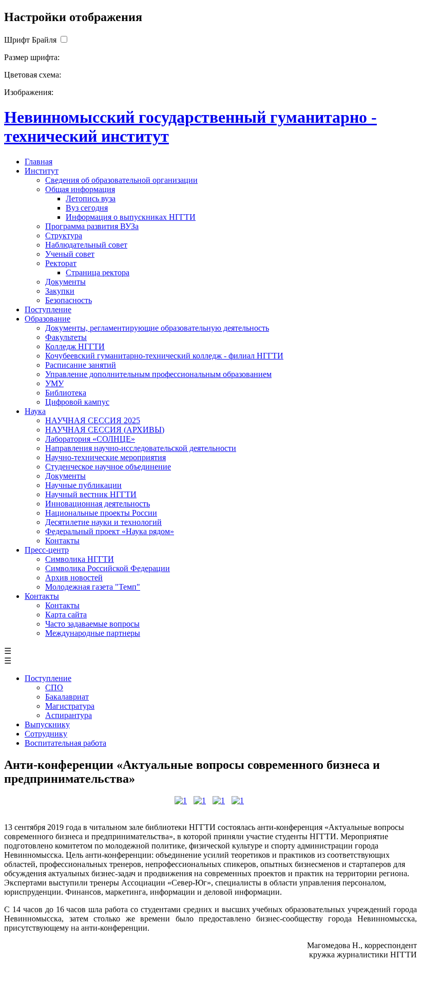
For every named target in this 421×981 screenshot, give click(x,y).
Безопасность (68, 300)
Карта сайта (66, 614)
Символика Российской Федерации (107, 568)
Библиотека (65, 392)
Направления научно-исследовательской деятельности (140, 448)
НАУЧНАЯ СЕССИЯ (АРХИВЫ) (104, 429)
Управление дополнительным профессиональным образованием (158, 374)
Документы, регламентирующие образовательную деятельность (157, 328)
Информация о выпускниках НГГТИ (131, 217)
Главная (38, 161)
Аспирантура (68, 715)
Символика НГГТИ (79, 559)
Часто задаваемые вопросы (92, 623)
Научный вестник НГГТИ (91, 494)
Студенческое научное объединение (108, 466)
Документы (65, 281)
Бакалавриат (67, 696)
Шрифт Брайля (30, 39)
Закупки (59, 291)
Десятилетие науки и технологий (103, 522)
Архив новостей (74, 577)
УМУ (54, 383)
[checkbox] (64, 39)
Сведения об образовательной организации (121, 180)
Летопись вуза (91, 198)
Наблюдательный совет (86, 244)
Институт (42, 170)
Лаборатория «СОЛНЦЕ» (90, 439)
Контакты (62, 540)
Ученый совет (69, 254)
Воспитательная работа (65, 743)
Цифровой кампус (77, 402)
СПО (54, 687)
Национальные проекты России (101, 512)
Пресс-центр (47, 549)
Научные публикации (83, 485)
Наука (35, 411)
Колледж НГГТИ (75, 346)
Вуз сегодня (87, 207)
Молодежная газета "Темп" (92, 586)
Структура (63, 235)
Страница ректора (97, 272)
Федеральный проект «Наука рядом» (109, 531)
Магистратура (69, 706)
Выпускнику (47, 724)
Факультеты (66, 337)
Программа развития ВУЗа (92, 226)
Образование (47, 318)
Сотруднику (46, 733)
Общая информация (80, 189)
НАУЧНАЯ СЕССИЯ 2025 (92, 420)
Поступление (48, 309)
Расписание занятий (80, 365)
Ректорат (60, 263)
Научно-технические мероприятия (105, 457)
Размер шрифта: (32, 57)
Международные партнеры (92, 633)
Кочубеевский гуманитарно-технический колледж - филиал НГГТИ (164, 355)
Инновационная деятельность (97, 503)
